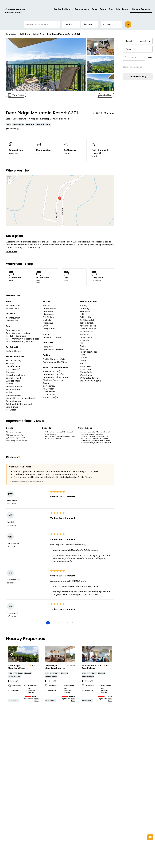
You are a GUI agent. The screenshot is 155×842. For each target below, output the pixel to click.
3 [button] (57, 622)
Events (103, 9)
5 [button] (67, 622)
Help (118, 9)
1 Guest (128, 49)
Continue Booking (137, 76)
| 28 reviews (108, 113)
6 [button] (72, 622)
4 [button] (62, 622)
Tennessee (11, 34)
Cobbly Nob (38, 34)
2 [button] (52, 622)
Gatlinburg (24, 34)
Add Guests (107, 24)
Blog (111, 9)
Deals (94, 9)
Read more (11, 251)
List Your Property (141, 9)
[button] (128, 24)
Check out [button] (88, 24)
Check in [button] (68, 24)
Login (125, 9)
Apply (150, 57)
